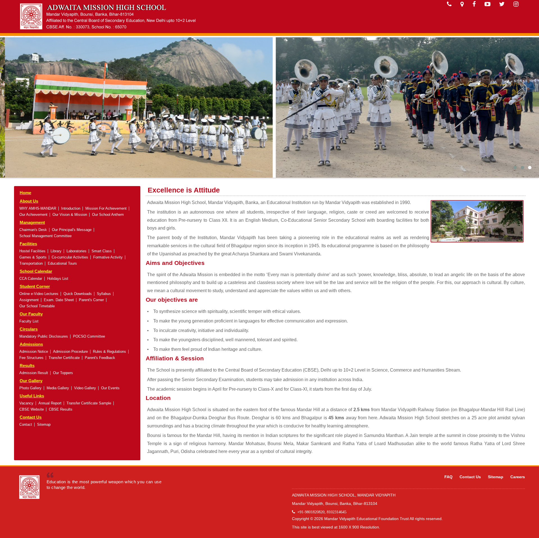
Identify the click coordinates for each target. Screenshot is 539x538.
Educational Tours (62, 263)
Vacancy (26, 403)
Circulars (29, 329)
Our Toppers (63, 373)
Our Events (110, 388)
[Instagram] (516, 4)
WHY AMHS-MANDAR (37, 208)
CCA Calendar (30, 278)
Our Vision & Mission (69, 214)
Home (25, 192)
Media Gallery (58, 388)
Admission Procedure (70, 351)
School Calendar (36, 271)
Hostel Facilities (32, 251)
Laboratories (76, 251)
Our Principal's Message (72, 230)
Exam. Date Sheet (59, 300)
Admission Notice (33, 351)
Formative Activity (108, 257)
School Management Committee (45, 236)
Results (27, 365)
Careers (517, 477)
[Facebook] (474, 4)
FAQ (448, 477)
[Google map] (462, 4)
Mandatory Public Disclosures (43, 336)
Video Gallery (85, 388)
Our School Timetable (37, 306)
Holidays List (57, 278)
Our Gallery (31, 380)
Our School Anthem (108, 214)
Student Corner (35, 286)
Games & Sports (33, 257)
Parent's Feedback (100, 358)
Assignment (29, 300)
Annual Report (49, 403)
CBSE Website (31, 409)
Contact (25, 424)
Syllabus (104, 294)
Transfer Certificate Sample (89, 403)
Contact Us (31, 417)
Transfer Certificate (64, 358)
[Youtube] (487, 4)
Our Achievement (33, 214)
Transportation (31, 263)
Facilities (28, 243)
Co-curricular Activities (70, 257)
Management (32, 222)
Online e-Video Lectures (38, 294)
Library (56, 251)
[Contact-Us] (449, 4)
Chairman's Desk (33, 230)
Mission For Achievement (106, 208)
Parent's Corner (91, 300)
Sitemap (44, 424)
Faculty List (28, 321)
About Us (29, 201)
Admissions (31, 344)
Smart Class (102, 251)
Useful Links (32, 395)
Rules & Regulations (109, 351)
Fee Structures (31, 358)
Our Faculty (31, 314)
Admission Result (33, 373)
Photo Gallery (30, 388)
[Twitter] (502, 4)
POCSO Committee (89, 336)
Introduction (70, 208)
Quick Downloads (77, 294)
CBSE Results (60, 409)
